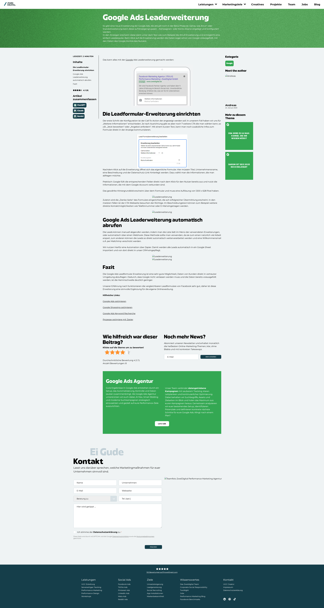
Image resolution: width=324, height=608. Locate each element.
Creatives (257, 4)
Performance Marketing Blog (192, 596)
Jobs (305, 4)
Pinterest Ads (124, 590)
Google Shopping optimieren (117, 307)
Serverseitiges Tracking (91, 587)
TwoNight (184, 590)
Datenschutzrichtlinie (120, 536)
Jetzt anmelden (211, 357)
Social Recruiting (154, 590)
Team (291, 4)
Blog (317, 4)
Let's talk (162, 424)
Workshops (86, 596)
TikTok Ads (122, 587)
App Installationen (155, 593)
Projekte (276, 4)
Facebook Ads (124, 584)
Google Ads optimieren (114, 301)
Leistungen (206, 4)
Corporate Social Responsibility (193, 587)
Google (129, 60)
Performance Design (90, 593)
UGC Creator (228, 584)
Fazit (75, 84)
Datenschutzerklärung (105, 532)
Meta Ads (122, 596)
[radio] (107, 352)
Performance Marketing (91, 590)
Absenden (153, 547)
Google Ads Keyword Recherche (119, 313)
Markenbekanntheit (155, 596)
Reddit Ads (123, 599)
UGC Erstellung (88, 584)
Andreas (230, 105)
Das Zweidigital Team (189, 584)
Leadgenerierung (154, 587)
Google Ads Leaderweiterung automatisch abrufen (82, 77)
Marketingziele (232, 4)
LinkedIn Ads (123, 593)
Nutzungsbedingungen (145, 536)
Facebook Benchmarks (190, 599)
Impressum (228, 587)
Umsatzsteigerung (155, 584)
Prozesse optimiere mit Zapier (118, 319)
